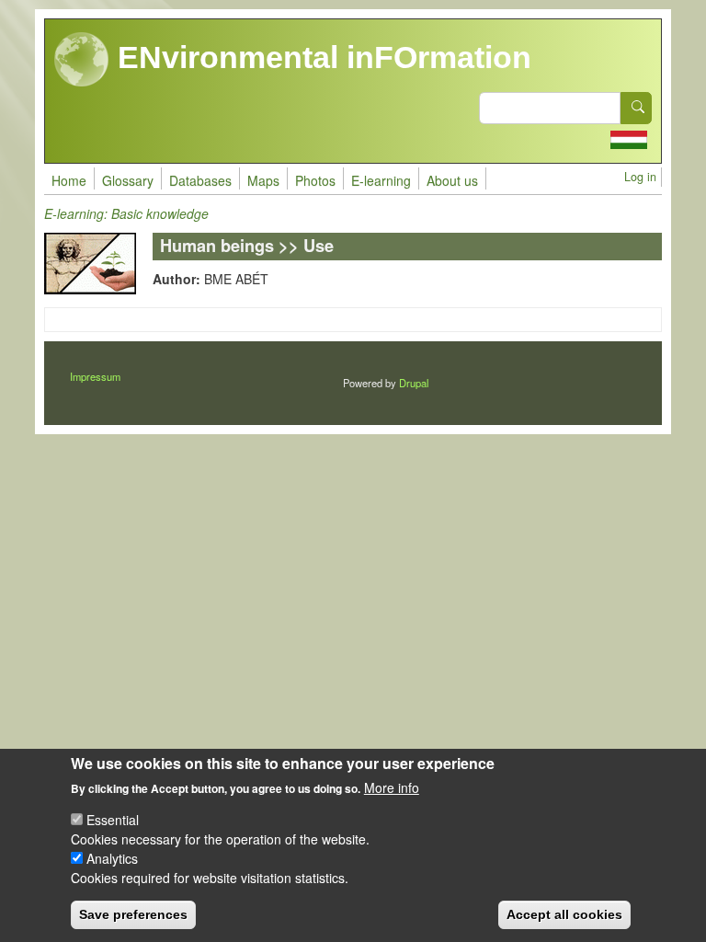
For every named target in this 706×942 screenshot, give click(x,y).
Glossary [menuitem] (128, 180)
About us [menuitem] (452, 180)
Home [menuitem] (68, 180)
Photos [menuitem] (315, 180)
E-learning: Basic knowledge (126, 213)
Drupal (413, 382)
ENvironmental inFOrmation (320, 57)
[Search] (636, 108)
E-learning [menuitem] (381, 180)
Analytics (112, 858)
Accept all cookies (564, 914)
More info (391, 787)
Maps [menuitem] (263, 180)
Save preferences (133, 914)
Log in (640, 176)
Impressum (95, 376)
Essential (112, 819)
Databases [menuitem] (200, 180)
